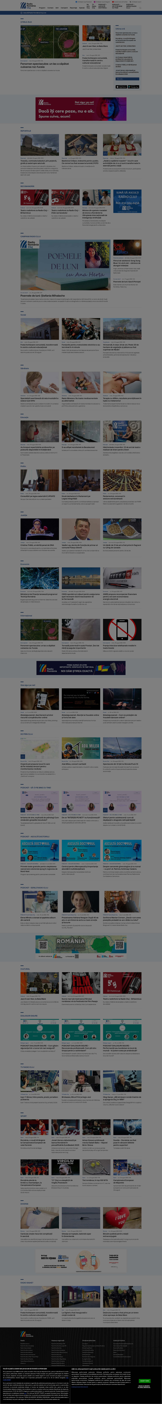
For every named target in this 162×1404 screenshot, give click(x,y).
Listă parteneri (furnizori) (80, 1387)
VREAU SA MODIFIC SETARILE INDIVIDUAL (144, 1386)
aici (25, 1393)
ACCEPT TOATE (144, 1381)
